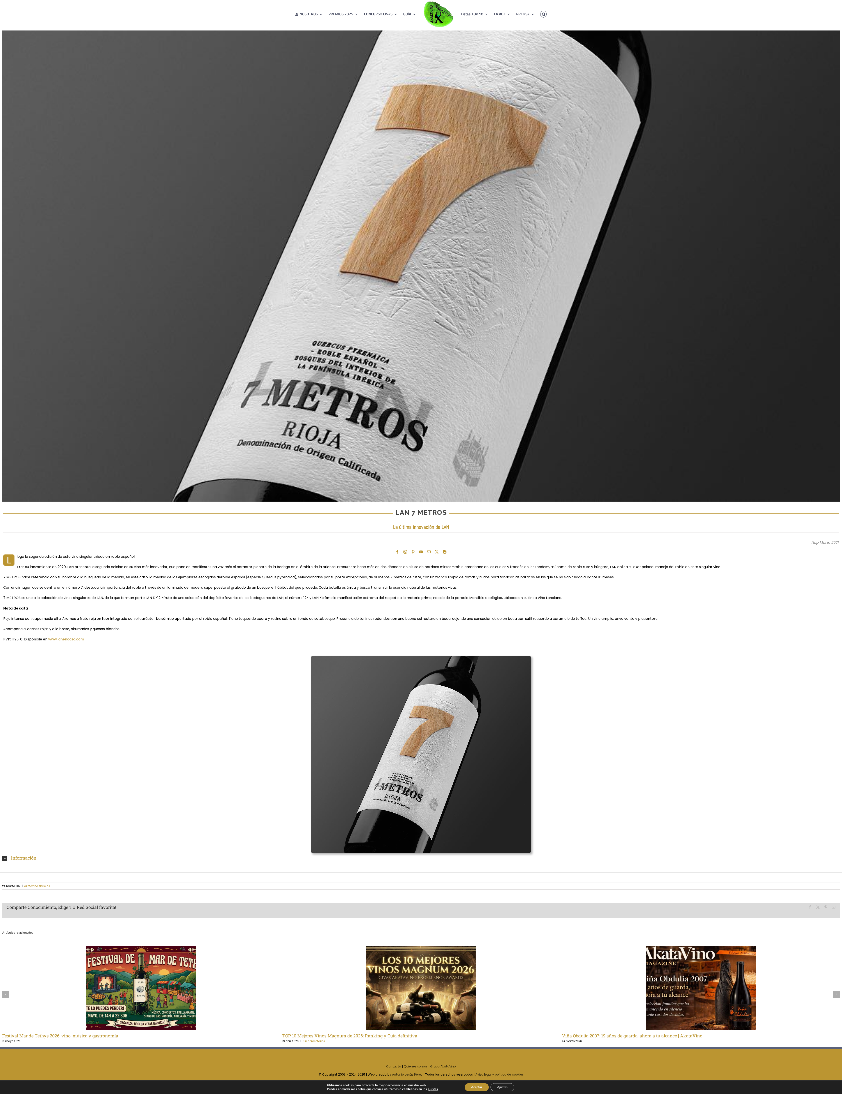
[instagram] (405, 552)
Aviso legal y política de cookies (499, 1074)
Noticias (44, 886)
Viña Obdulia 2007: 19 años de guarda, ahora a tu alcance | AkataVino (134, 988)
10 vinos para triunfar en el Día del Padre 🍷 (694, 988)
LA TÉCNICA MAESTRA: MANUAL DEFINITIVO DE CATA (414, 988)
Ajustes (502, 1087)
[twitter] (437, 552)
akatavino (31, 886)
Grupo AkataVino (443, 1066)
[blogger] (444, 552)
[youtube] (421, 552)
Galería (148, 988)
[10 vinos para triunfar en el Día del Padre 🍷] (701, 988)
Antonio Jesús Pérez (407, 1074)
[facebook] (397, 552)
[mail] (429, 552)
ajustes (433, 1089)
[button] (537, 14)
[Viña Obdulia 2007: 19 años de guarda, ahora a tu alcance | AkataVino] (141, 988)
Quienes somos (416, 1066)
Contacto (393, 1066)
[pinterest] (413, 552)
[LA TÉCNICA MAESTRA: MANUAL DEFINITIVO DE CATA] (421, 988)
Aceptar (476, 1087)
